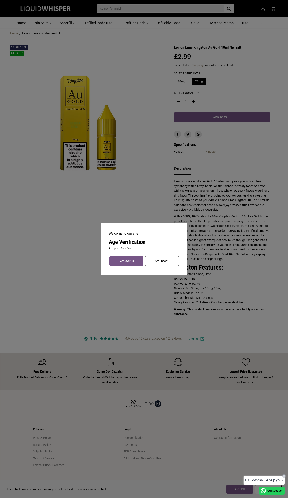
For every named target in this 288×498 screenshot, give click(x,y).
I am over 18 (126, 260)
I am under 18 (161, 260)
